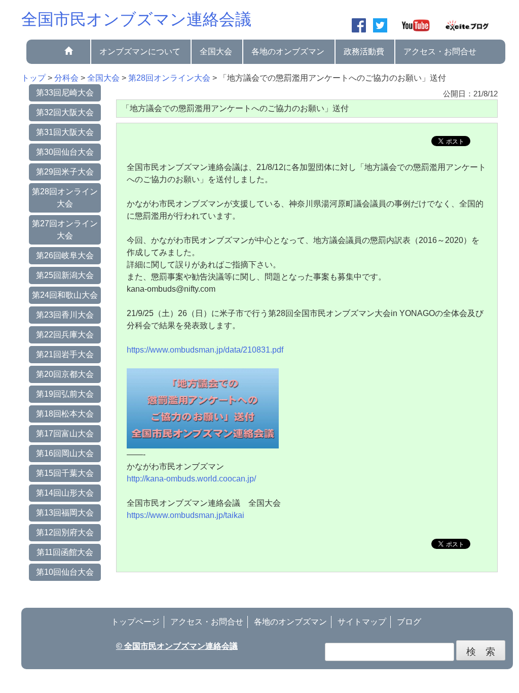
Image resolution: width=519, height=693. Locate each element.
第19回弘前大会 (65, 394)
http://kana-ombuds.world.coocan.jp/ (191, 478)
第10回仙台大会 (65, 572)
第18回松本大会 (65, 413)
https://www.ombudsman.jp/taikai (185, 515)
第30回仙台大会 (65, 152)
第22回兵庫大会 (65, 334)
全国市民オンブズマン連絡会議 (136, 19)
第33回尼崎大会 (65, 92)
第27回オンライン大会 (65, 229)
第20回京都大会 (65, 374)
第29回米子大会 (65, 171)
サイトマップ (362, 621)
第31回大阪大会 (65, 132)
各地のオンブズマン (287, 51)
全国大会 (216, 51)
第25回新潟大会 (65, 275)
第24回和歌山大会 (65, 295)
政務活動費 (364, 51)
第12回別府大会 (65, 532)
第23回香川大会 (65, 314)
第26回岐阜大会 (65, 255)
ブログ (409, 621)
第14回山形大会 (65, 493)
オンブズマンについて (139, 51)
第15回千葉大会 (65, 473)
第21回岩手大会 (65, 354)
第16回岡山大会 (65, 453)
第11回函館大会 (64, 552)
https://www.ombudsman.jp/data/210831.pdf (205, 349)
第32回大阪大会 (65, 112)
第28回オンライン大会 (65, 197)
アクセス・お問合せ (439, 51)
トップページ (135, 621)
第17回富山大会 (65, 433)
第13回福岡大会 (65, 512)
